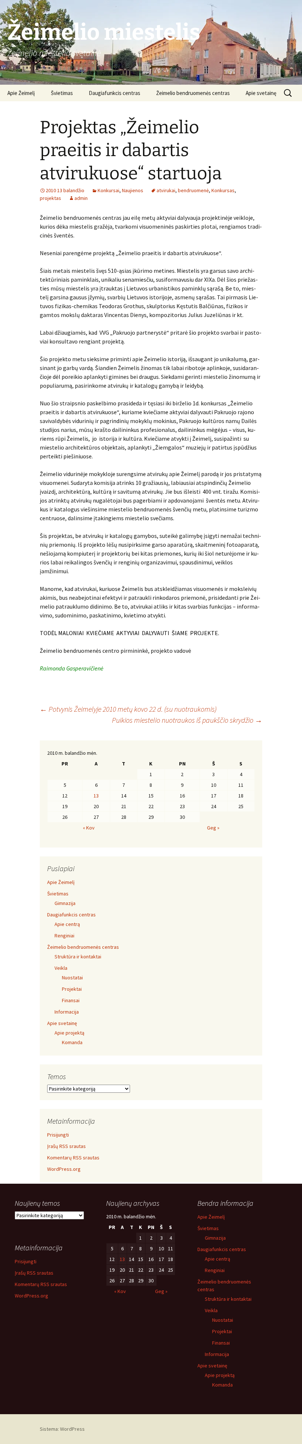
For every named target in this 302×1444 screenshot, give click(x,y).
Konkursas (223, 190)
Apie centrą (67, 924)
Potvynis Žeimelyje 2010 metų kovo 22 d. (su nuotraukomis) (128, 709)
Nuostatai (72, 977)
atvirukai (166, 190)
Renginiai (64, 935)
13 (96, 795)
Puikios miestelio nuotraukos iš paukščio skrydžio (187, 720)
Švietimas (62, 92)
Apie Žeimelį (21, 92)
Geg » (213, 827)
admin (81, 198)
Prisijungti (58, 1134)
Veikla (61, 968)
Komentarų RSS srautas (73, 1157)
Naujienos (132, 190)
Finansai (71, 1000)
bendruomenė (193, 190)
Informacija (67, 1011)
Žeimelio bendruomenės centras (193, 92)
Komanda (72, 1042)
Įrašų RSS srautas (66, 1146)
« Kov (89, 827)
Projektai (72, 989)
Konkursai (108, 190)
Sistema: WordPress (62, 1429)
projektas (50, 198)
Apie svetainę (261, 92)
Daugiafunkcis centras (114, 92)
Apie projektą (69, 1032)
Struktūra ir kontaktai (78, 956)
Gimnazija (65, 903)
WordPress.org (64, 1169)
